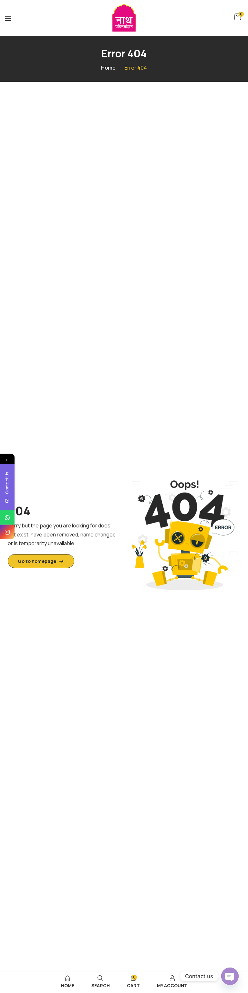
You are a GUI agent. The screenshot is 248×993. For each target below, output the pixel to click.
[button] (238, 17)
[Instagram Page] (7, 532)
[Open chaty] (230, 976)
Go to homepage (37, 561)
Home (108, 67)
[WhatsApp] (7, 517)
